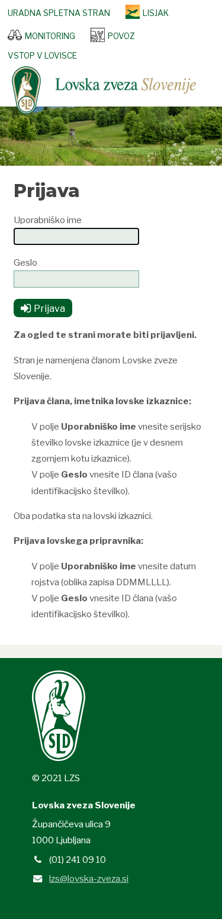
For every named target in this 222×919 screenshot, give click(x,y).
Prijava (49, 308)
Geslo (25, 262)
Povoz (121, 36)
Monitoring (50, 36)
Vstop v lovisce (42, 55)
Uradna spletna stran (59, 13)
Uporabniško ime (48, 219)
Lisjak (156, 13)
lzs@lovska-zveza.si (88, 878)
